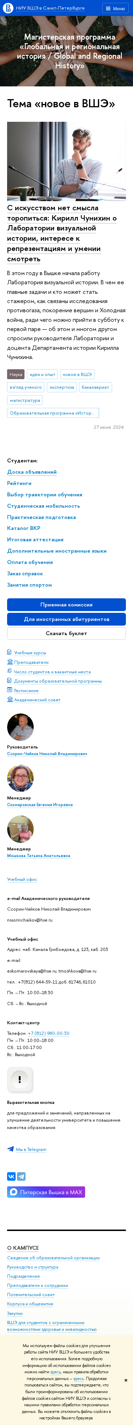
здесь (55, 1372)
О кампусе (23, 1248)
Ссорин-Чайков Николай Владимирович (47, 754)
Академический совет (37, 699)
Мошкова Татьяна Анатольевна (38, 856)
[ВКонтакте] (11, 1176)
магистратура (25, 400)
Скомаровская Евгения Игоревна (40, 805)
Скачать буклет (66, 633)
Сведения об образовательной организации (53, 1258)
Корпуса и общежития (30, 1304)
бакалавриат (95, 387)
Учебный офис (22, 879)
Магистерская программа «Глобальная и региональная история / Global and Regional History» (69, 51)
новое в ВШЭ (77, 374)
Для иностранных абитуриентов (67, 619)
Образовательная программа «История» (54, 413)
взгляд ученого (26, 387)
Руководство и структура (32, 1267)
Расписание (26, 690)
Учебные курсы (30, 652)
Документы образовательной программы (58, 681)
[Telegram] (21, 1176)
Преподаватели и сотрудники (37, 1285)
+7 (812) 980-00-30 (49, 1033)
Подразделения (23, 1276)
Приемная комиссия (66, 604)
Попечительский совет (31, 1295)
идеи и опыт (42, 374)
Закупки (15, 1313)
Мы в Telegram (31, 1149)
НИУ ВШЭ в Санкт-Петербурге (50, 8)
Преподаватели (31, 662)
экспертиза (62, 387)
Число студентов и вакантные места (52, 671)
